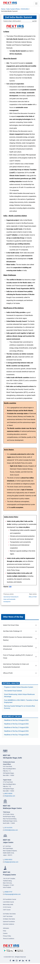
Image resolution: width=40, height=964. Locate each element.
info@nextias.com (9, 796)
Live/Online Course (8, 902)
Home (3, 9)
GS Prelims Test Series (9, 914)
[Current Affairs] (10, 3)
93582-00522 (8, 859)
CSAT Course (6, 909)
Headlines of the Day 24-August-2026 (16, 720)
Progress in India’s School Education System (18, 687)
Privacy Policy (7, 936)
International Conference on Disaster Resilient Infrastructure (18, 647)
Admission (6, 928)
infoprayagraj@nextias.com (12, 894)
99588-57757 (8, 892)
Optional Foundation (9, 921)
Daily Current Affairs (13, 9)
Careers (5, 933)
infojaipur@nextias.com (11, 862)
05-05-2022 (25, 9)
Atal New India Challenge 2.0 (12, 631)
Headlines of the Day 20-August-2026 (16, 731)
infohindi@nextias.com (11, 830)
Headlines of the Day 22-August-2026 (16, 724)
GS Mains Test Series (9, 919)
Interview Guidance (8, 924)
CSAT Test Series (7, 916)
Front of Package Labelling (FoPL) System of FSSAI (18, 656)
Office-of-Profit (33, 597)
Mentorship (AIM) (8, 904)
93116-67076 (8, 827)
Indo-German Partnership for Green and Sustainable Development (10, 599)
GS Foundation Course (9, 899)
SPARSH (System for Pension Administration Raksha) (17, 638)
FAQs (4, 931)
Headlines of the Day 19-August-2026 (16, 735)
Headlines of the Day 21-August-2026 (16, 727)
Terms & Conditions (8, 938)
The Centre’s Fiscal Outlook (13, 691)
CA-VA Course (7, 907)
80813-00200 (8, 793)
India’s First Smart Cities (11, 625)
